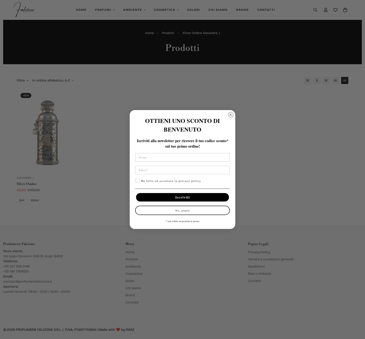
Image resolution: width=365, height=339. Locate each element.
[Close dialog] (230, 114)
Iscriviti (182, 197)
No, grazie (182, 210)
